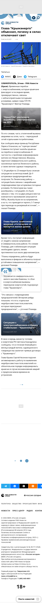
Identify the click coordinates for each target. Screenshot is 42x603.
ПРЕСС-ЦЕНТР (18, 511)
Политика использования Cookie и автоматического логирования (15, 533)
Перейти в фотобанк (28, 66)
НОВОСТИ (5, 511)
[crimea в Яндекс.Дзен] (23, 486)
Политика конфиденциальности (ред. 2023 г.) (19, 537)
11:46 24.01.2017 (6, 39)
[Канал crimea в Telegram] (5, 486)
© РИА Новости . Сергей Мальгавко (11, 66)
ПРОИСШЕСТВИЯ (30, 504)
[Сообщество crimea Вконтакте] (14, 486)
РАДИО (30, 511)
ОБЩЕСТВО (16, 504)
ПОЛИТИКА (6, 504)
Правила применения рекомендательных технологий (18, 541)
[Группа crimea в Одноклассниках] (32, 486)
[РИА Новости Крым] (9, 23)
